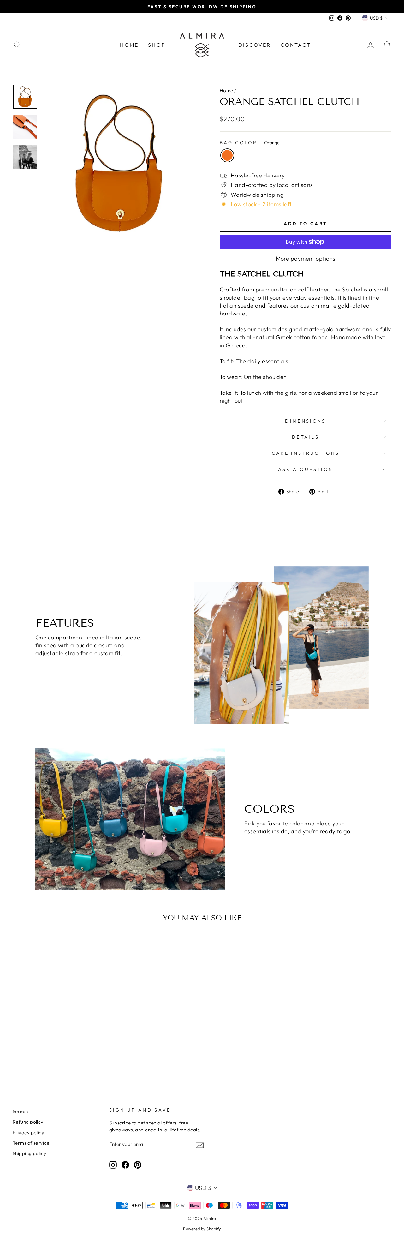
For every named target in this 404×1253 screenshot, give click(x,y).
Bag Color (250, 143)
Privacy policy (28, 1133)
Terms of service (31, 1143)
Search (20, 1111)
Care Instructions (305, 453)
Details (305, 437)
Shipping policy (29, 1153)
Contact (296, 45)
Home (129, 45)
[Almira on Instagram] (113, 1164)
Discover (254, 45)
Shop (157, 45)
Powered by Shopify (202, 1228)
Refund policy (28, 1122)
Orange (227, 155)
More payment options (306, 258)
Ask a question (305, 469)
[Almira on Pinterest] (137, 1164)
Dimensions (305, 421)
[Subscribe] (200, 1144)
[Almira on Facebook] (125, 1164)
